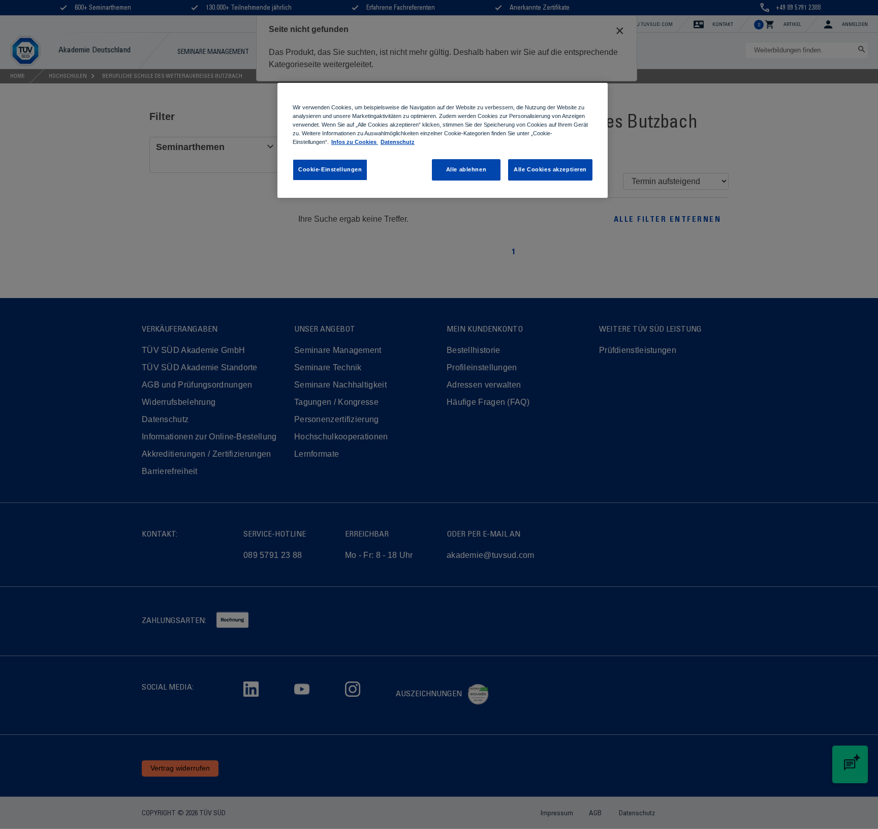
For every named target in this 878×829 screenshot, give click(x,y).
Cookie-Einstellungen (330, 169)
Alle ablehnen (466, 169)
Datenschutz (398, 142)
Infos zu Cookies (354, 142)
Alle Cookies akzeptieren (550, 169)
